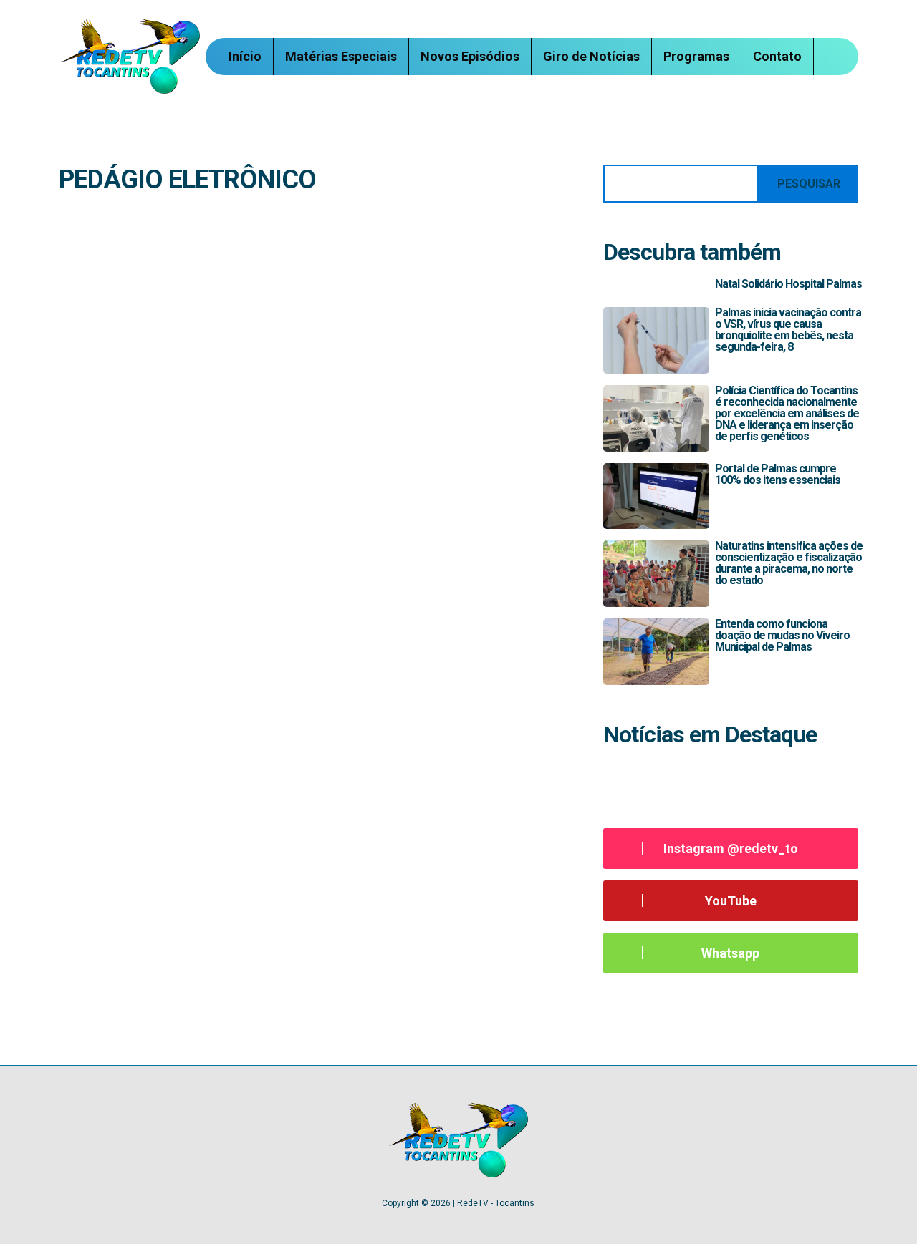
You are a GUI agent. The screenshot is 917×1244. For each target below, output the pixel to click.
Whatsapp (730, 953)
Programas (696, 56)
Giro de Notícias (591, 56)
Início (245, 56)
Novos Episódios (470, 56)
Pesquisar (808, 183)
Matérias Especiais (341, 56)
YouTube (731, 900)
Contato (777, 56)
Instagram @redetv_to (730, 848)
